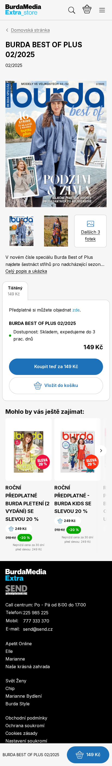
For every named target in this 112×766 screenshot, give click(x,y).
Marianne (15, 659)
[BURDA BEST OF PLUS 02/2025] (56, 144)
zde (76, 310)
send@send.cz (38, 629)
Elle (9, 651)
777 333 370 (36, 621)
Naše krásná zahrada (27, 666)
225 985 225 (35, 612)
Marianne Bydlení (23, 696)
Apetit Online (18, 643)
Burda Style (17, 703)
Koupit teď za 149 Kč (56, 366)
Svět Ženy (15, 680)
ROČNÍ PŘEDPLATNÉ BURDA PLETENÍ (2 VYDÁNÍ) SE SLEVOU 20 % (27, 503)
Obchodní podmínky (26, 718)
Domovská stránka (30, 30)
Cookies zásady (21, 733)
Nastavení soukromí (26, 741)
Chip (10, 688)
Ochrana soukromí (24, 725)
